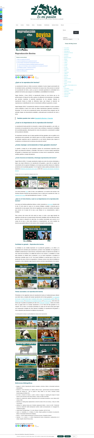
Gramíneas (66, 72)
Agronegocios (67, 51)
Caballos (66, 60)
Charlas (27, 25)
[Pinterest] (29, 77)
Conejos (66, 64)
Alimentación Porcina (68, 52)
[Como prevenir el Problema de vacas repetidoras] (48, 283)
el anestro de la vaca (36, 299)
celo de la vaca (47, 300)
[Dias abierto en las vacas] (48, 361)
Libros (33, 25)
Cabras (65, 62)
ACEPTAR (60, 436)
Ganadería (66, 68)
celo (27, 191)
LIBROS (66, 73)
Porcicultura (66, 88)
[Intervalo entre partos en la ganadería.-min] (26, 374)
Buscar (62, 25)
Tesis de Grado (67, 93)
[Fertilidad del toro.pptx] (26, 270)
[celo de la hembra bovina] (48, 323)
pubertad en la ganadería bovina (33, 300)
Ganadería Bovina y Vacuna (44, 118)
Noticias (66, 77)
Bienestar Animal (67, 57)
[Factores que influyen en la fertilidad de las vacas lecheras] (48, 270)
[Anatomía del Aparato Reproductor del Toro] (26, 183)
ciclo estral (50, 204)
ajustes (52, 436)
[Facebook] (16, 77)
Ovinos (65, 80)
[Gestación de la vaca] (26, 335)
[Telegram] (20, 77)
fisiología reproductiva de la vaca (29, 168)
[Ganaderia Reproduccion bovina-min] (34, 51)
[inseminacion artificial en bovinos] (26, 348)
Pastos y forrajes (67, 81)
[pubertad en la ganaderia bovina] (26, 323)
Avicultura (66, 56)
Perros (65, 83)
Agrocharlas (66, 49)
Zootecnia (66, 96)
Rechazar (67, 436)
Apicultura (66, 54)
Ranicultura (66, 91)
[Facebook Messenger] (27, 77)
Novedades (39, 25)
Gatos (65, 70)
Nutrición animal (67, 78)
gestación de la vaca (20, 195)
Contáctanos (46, 25)
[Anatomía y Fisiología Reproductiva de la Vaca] (48, 183)
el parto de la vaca (26, 299)
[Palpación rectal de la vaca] (48, 374)
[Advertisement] (71, 116)
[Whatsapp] (18, 77)
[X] (23, 77)
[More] (1, 29)
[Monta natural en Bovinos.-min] (48, 348)
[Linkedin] (25, 77)
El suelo (65, 67)
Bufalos (65, 59)
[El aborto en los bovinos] (48, 335)
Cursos (22, 25)
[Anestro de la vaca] (26, 361)
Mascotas (66, 75)
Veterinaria (66, 94)
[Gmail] (31, 77)
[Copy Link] (33, 77)
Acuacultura (66, 47)
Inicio (17, 25)
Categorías (65, 37)
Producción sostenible (68, 90)
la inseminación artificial (49, 299)
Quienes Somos (55, 25)
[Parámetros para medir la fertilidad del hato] (26, 283)
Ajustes (74, 436)
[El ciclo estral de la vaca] (37, 234)
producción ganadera (44, 302)
